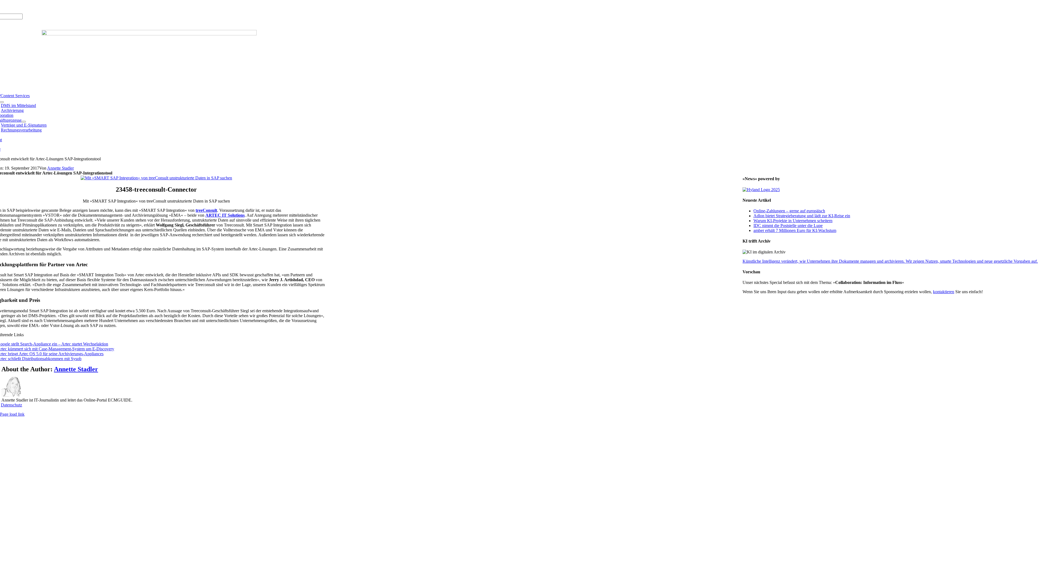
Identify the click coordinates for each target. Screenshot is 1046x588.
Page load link (12, 414)
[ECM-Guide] (149, 34)
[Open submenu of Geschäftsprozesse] (24, 121)
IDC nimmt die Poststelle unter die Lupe (788, 225)
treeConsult (206, 210)
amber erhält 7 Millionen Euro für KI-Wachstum (794, 230)
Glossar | (30, 6)
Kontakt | (46, 6)
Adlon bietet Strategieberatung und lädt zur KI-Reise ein (801, 215)
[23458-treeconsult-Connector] (156, 178)
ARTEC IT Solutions (225, 215)
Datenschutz (11, 405)
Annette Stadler (60, 168)
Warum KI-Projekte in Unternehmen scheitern (792, 220)
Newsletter (64, 6)
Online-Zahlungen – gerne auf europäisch (789, 211)
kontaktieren (943, 291)
